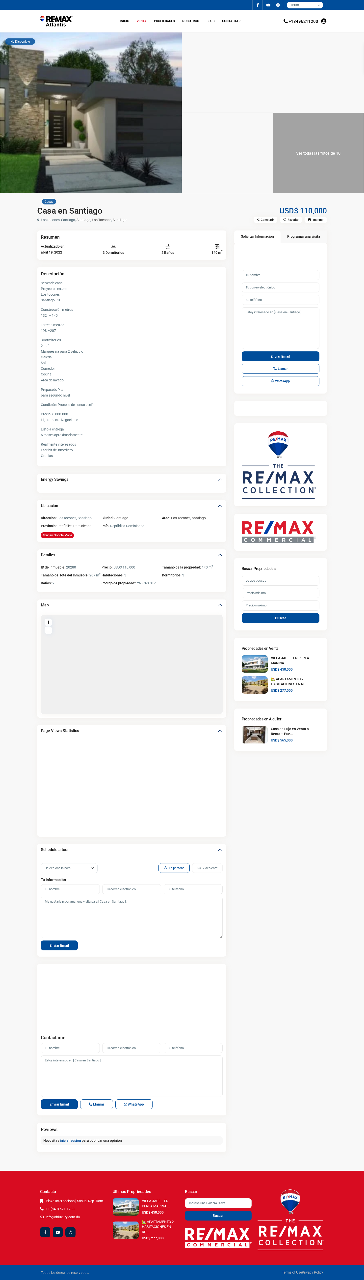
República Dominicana (74, 526)
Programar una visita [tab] (303, 236)
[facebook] (258, 5)
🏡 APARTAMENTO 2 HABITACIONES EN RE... (158, 1227)
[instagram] (278, 5)
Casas (49, 201)
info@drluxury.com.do (63, 1217)
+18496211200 (303, 21)
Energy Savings (54, 479)
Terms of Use (292, 1272)
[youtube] (268, 5)
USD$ (295, 5)
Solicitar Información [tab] (257, 236)
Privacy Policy (312, 1272)
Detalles (48, 555)
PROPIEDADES (164, 21)
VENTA (142, 21)
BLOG (211, 21)
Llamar (98, 1104)
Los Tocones (101, 220)
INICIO (124, 21)
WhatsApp (135, 1104)
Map (45, 605)
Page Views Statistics (60, 730)
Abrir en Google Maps (57, 535)
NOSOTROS (190, 21)
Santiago (83, 220)
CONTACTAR (231, 21)
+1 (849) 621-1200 (60, 1209)
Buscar (280, 618)
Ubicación (49, 505)
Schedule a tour (55, 849)
